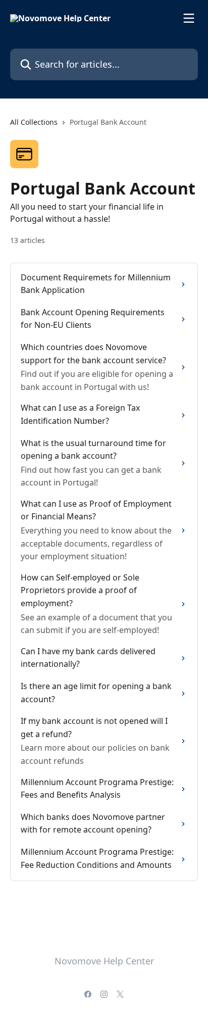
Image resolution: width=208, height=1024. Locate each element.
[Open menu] (189, 18)
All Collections (34, 122)
